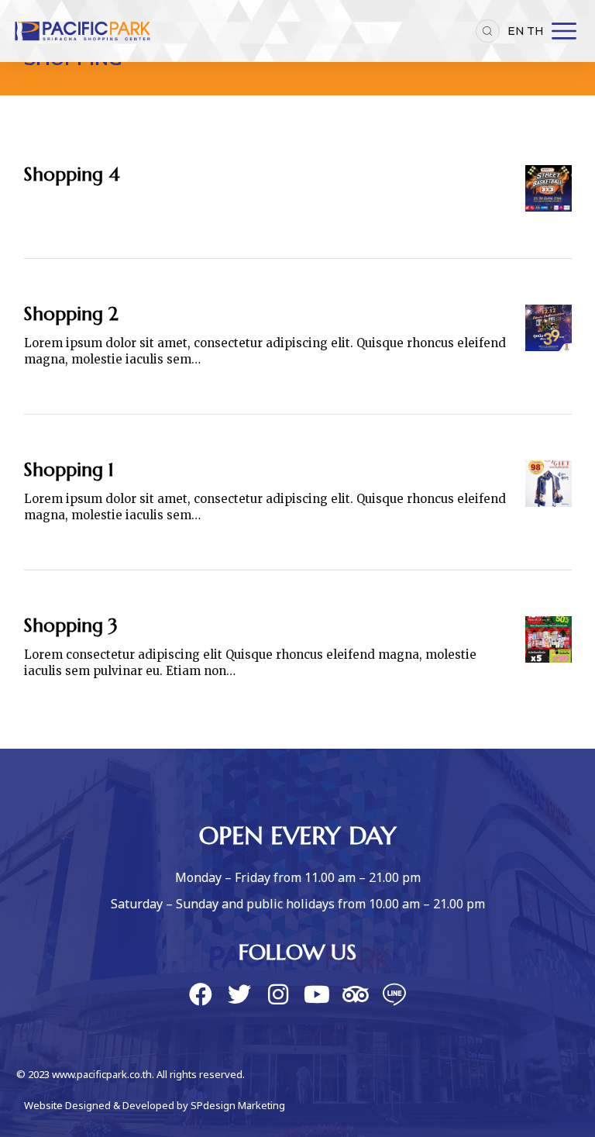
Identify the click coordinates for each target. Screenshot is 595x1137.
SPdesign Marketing (238, 1106)
